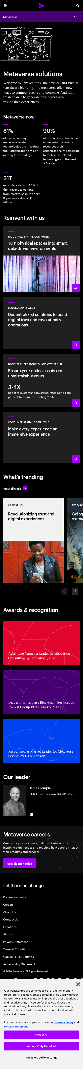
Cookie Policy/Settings (18, 956)
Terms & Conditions (16, 949)
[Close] (78, 984)
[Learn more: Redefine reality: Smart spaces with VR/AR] (41, 437)
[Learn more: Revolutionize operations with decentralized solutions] (41, 323)
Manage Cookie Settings (41, 1057)
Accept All (41, 1034)
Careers (8, 904)
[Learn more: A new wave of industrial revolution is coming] (41, 259)
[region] (41, 1024)
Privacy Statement (15, 941)
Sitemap (9, 934)
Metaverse (10, 17)
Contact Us (10, 919)
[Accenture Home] (41, 5)
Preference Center (15, 897)
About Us (9, 912)
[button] (19, 863)
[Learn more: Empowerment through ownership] (41, 380)
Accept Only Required (41, 1046)
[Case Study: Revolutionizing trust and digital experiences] (33, 540)
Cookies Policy (64, 1022)
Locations (10, 927)
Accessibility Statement (19, 964)
